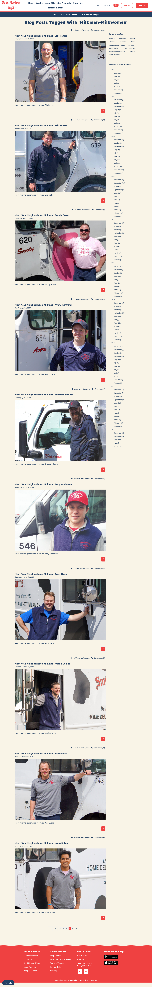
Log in (127, 5)
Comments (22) (99, 120)
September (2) (119, 233)
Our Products (64, 3)
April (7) (117, 330)
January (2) (118, 93)
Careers (80, 959)
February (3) (118, 90)
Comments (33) (99, 658)
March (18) (118, 166)
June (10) (117, 323)
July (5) (116, 153)
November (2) (119, 306)
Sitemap (54, 971)
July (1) (116, 320)
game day (131, 45)
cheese (112, 42)
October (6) (118, 353)
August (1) (117, 150)
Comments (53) (99, 838)
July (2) (116, 113)
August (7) (117, 193)
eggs (123, 45)
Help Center (55, 955)
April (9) (117, 416)
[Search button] (116, 5)
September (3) (119, 146)
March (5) (117, 420)
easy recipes (114, 45)
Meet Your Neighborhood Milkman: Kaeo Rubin (41, 843)
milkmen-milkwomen (81, 30)
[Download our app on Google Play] (116, 956)
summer (117, 55)
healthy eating (114, 48)
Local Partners (29, 967)
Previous (55, 929)
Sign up (142, 5)
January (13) (118, 173)
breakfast (122, 39)
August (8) (117, 403)
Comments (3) (100, 210)
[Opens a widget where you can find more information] (8, 983)
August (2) (117, 73)
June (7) (117, 200)
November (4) (119, 270)
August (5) (117, 316)
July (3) (116, 280)
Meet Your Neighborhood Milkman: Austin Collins (42, 663)
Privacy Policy (56, 967)
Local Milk (50, 3)
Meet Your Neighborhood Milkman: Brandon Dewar (44, 394)
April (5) (117, 250)
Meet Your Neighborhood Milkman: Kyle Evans (41, 753)
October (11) (118, 186)
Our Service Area (30, 955)
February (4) (118, 256)
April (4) (117, 83)
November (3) (119, 100)
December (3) (119, 266)
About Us (77, 3)
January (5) (118, 383)
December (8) (119, 180)
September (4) (119, 106)
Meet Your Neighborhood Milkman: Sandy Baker (42, 215)
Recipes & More (55, 8)
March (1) (117, 446)
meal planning (130, 48)
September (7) (119, 190)
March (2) (117, 253)
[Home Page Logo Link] (7, 5)
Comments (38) (99, 748)
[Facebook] (103, 111)
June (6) (117, 116)
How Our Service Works (60, 959)
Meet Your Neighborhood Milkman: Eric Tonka (41, 125)
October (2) (118, 273)
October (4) (118, 103)
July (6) (116, 240)
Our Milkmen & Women (33, 963)
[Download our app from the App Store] (116, 962)
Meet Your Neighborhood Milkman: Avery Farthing (43, 304)
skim (111, 55)
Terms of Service (57, 963)
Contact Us (82, 955)
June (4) (117, 366)
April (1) (116, 206)
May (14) (117, 160)
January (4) (118, 426)
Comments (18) (99, 299)
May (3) (117, 120)
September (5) (119, 356)
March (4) (117, 87)
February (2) (118, 380)
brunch (132, 39)
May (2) (117, 203)
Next (77, 929)
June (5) (117, 156)
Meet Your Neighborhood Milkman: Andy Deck (41, 574)
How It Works (35, 3)
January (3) (118, 260)
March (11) (118, 127)
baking (112, 39)
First (50, 929)
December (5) (119, 223)
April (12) (117, 163)
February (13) (119, 170)
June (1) (117, 77)
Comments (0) (99, 389)
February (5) (118, 130)
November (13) (119, 226)
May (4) (117, 326)
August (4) (117, 236)
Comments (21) (99, 479)
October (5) (118, 230)
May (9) (117, 413)
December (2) (119, 140)
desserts (123, 42)
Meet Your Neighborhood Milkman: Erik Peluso (41, 35)
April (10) (117, 123)
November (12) (119, 183)
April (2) (117, 286)
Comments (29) (99, 568)
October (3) (118, 310)
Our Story (27, 959)
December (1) (119, 390)
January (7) (118, 216)
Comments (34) (99, 30)
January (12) (118, 133)
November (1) (119, 350)
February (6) (118, 213)
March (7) (117, 210)
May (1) (116, 80)
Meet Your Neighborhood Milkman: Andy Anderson (43, 484)
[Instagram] (86, 971)
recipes (132, 52)
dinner (133, 42)
